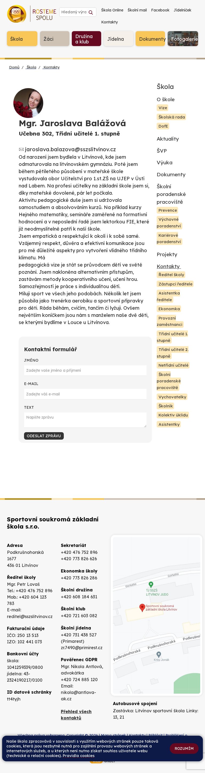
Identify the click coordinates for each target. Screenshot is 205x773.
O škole (166, 99)
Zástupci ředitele (175, 284)
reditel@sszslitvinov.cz (30, 616)
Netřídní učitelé (173, 365)
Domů (14, 67)
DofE (163, 126)
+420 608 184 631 (79, 596)
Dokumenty (171, 174)
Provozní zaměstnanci (169, 321)
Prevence (168, 210)
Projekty (167, 254)
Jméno (31, 360)
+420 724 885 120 (79, 679)
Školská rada (172, 117)
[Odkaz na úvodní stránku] (32, 15)
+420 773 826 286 (79, 577)
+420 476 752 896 (34, 590)
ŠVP (162, 151)
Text (29, 407)
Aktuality (168, 139)
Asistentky (169, 424)
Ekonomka (169, 308)
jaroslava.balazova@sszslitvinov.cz (70, 149)
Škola (31, 67)
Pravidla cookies (78, 755)
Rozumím (184, 748)
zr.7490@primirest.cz (81, 647)
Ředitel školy (171, 274)
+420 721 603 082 (79, 615)
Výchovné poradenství (169, 223)
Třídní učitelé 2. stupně (172, 353)
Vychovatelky (172, 396)
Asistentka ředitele (168, 296)
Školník (166, 405)
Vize (163, 107)
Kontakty (51, 67)
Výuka (164, 162)
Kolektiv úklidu (173, 415)
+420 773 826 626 (79, 558)
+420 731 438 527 (79, 634)
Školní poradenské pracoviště (171, 194)
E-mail (31, 383)
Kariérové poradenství (169, 238)
